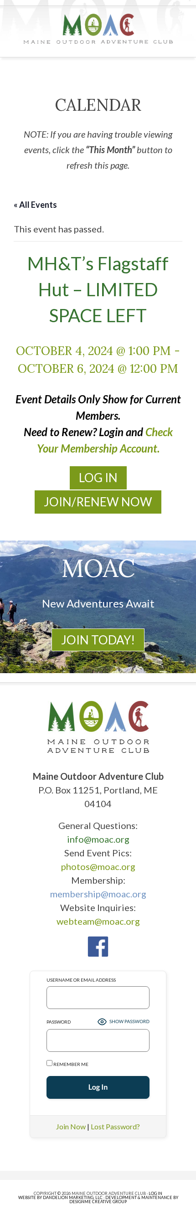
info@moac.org (98, 839)
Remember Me (70, 1064)
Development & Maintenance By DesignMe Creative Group (123, 1199)
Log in (155, 1193)
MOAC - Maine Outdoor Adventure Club (98, 28)
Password (58, 1022)
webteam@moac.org (98, 921)
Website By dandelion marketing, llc (60, 1197)
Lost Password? (115, 1126)
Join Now (71, 1126)
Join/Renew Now (98, 501)
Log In (98, 477)
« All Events (35, 205)
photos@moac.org (98, 866)
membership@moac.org (98, 893)
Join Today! (98, 640)
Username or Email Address (81, 980)
